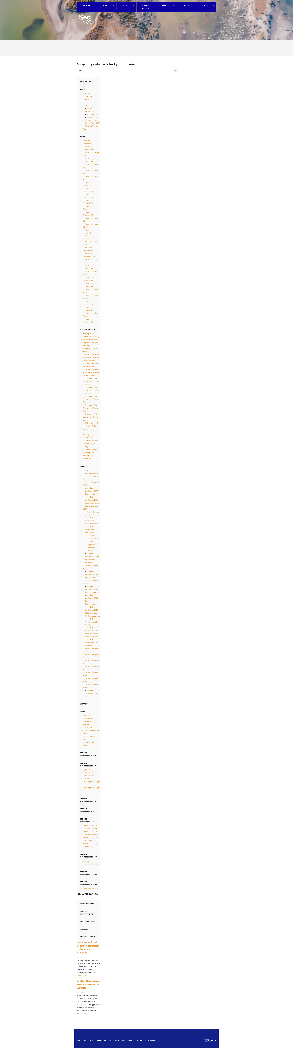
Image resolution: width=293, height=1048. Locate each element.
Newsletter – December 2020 (89, 189)
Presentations (87, 922)
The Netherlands (89, 736)
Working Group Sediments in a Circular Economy (89, 349)
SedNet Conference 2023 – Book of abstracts (92, 521)
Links (205, 6)
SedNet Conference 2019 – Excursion (92, 643)
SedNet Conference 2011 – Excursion (89, 845)
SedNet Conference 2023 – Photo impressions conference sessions (94, 543)
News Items (87, 141)
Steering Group (92, 114)
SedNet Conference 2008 (88, 873)
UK (84, 739)
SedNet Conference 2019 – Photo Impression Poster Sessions (92, 632)
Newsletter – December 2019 (89, 213)
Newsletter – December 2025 (89, 148)
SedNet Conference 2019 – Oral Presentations (92, 589)
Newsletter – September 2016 (89, 255)
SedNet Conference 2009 (88, 855)
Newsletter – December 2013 (89, 302)
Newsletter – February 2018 (88, 231)
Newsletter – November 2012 (89, 320)
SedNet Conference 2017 (88, 764)
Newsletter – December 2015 (89, 267)
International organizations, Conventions (90, 728)
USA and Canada (89, 742)
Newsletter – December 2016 (89, 249)
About (106, 6)
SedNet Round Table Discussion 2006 (91, 693)
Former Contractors (89, 109)
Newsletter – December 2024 (89, 160)
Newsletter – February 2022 (88, 183)
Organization (87, 96)
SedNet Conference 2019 (88, 754)
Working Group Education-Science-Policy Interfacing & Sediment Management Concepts (90, 338)
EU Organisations (89, 718)
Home (78, 1040)
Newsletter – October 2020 (88, 201)
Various (85, 745)
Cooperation (87, 99)
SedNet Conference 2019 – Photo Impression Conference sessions (92, 611)
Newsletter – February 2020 (88, 207)
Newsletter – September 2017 (89, 237)
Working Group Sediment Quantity (87, 457)
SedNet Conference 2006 (88, 883)
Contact (130, 1040)
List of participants (86, 912)
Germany (86, 724)
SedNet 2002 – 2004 (92, 123)
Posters (84, 929)
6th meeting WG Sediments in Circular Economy (90, 381)
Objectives (86, 93)
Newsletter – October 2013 (88, 308)
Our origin (88, 105)
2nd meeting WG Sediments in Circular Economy (90, 417)
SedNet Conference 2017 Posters (89, 777)
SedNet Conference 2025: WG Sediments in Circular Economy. (91, 357)
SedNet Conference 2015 (88, 799)
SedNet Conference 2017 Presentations (89, 771)
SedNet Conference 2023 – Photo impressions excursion (92, 558)
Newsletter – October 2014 (88, 285)
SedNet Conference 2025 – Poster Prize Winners (92, 500)
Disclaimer (139, 1040)
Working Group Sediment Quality (87, 436)
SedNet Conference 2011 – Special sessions (89, 827)
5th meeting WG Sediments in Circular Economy (90, 390)
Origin (85, 102)
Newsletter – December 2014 (89, 279)
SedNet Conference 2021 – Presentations (92, 574)
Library (186, 6)
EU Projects (87, 721)
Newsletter (87, 144)
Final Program (87, 904)
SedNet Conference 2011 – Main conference (89, 833)
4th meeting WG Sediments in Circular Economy (90, 399)
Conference (87, 861)
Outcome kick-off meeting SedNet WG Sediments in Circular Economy (90, 427)
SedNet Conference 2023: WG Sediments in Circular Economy (91, 372)
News (91, 1040)
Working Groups (145, 7)
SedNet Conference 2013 (88, 810)
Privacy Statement (150, 1040)
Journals (86, 733)
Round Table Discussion (91, 864)
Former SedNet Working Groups (91, 118)
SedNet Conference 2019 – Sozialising (92, 622)
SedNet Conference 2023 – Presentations (92, 530)
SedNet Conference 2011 (88, 820)
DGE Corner (87, 715)
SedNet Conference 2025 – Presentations (92, 491)
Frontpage (86, 6)
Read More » (82, 975)
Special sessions (88, 937)
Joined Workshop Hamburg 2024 (90, 365)
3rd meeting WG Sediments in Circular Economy (90, 408)
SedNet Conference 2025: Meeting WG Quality (91, 444)
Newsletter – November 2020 (89, 195)
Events (85, 470)
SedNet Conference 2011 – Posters (89, 839)
